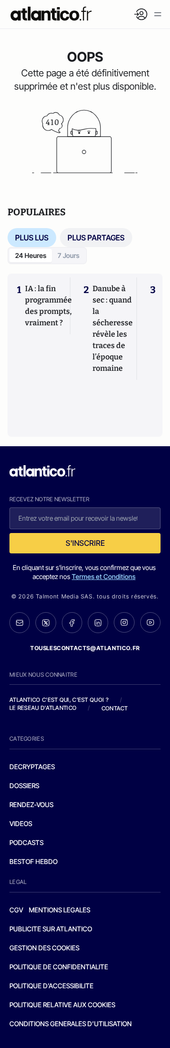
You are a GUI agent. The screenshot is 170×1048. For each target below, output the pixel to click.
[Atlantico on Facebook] (72, 622)
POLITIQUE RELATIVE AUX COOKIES (62, 1005)
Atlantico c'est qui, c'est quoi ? (59, 699)
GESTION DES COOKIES (44, 948)
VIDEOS (20, 823)
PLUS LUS (32, 237)
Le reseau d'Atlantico (42, 707)
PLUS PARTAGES (96, 237)
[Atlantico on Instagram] (124, 622)
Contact (115, 708)
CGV (16, 910)
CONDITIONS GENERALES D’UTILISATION (70, 1024)
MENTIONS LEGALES (59, 910)
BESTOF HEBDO (33, 861)
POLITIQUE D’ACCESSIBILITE (51, 986)
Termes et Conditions (104, 576)
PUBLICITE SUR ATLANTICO (50, 929)
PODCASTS (26, 842)
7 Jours (68, 255)
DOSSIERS (24, 785)
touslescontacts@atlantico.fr (85, 648)
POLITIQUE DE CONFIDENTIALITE (58, 967)
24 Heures (30, 255)
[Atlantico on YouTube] (150, 622)
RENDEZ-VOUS (31, 804)
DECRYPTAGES (32, 767)
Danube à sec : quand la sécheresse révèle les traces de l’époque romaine (113, 328)
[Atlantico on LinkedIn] (98, 622)
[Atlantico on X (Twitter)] (45, 622)
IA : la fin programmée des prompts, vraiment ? (48, 305)
